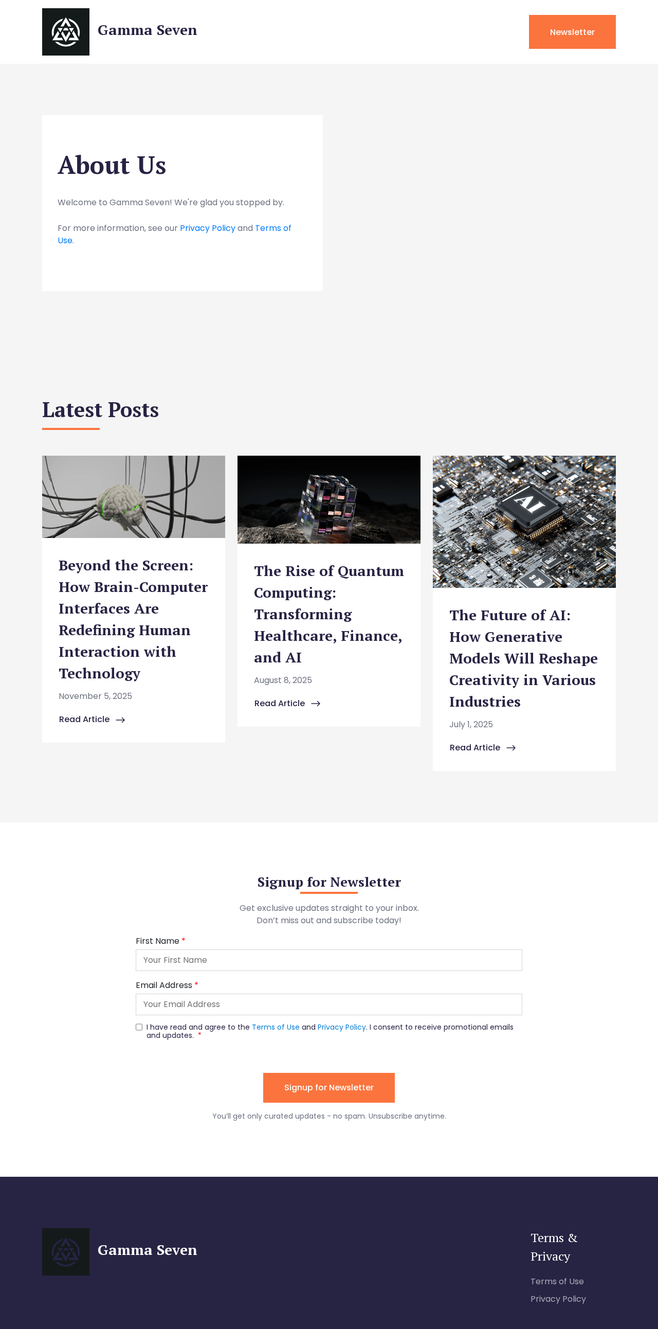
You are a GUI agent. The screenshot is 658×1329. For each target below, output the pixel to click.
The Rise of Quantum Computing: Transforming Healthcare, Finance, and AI (329, 614)
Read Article (85, 719)
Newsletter (572, 32)
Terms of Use (557, 1281)
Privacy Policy (207, 228)
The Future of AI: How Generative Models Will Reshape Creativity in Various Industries (523, 658)
